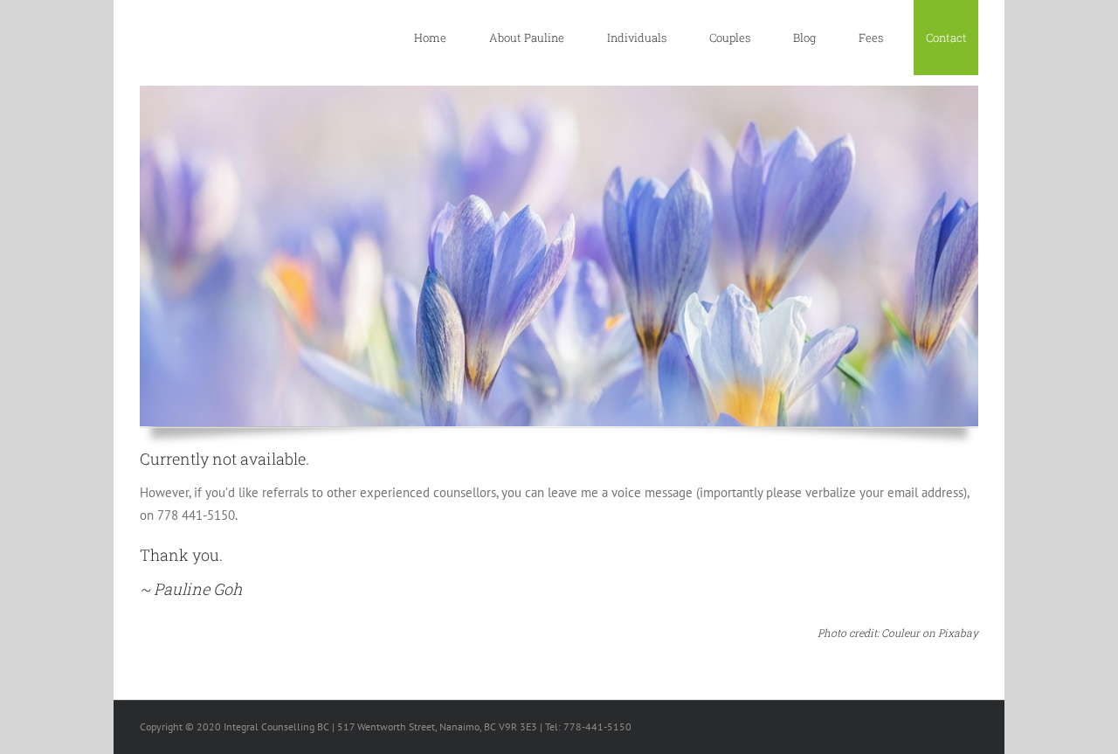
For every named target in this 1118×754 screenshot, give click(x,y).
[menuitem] (439, 37)
